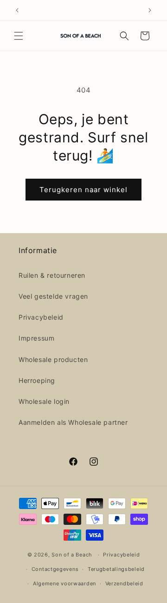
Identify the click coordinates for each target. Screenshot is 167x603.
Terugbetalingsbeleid (116, 569)
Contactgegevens (55, 569)
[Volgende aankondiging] (150, 10)
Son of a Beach (71, 554)
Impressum (36, 338)
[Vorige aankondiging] (17, 10)
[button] (18, 36)
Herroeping (37, 380)
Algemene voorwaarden (64, 583)
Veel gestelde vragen (53, 296)
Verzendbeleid (124, 583)
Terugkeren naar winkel (83, 189)
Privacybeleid (41, 317)
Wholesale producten (53, 359)
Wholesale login (44, 401)
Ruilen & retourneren (52, 275)
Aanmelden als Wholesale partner (73, 422)
